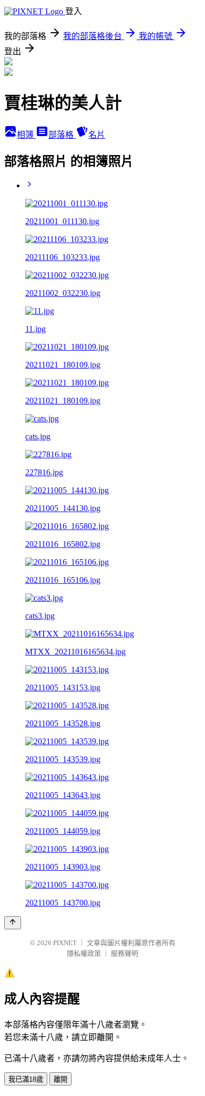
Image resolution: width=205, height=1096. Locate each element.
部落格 (62, 134)
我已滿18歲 (25, 1079)
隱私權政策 (84, 953)
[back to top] (12, 922)
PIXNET (65, 943)
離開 (60, 1079)
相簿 (26, 134)
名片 (96, 134)
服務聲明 (124, 953)
